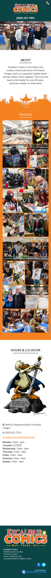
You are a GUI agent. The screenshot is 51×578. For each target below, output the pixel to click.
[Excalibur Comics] (25, 14)
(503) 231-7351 (25, 18)
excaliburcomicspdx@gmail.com (19, 437)
